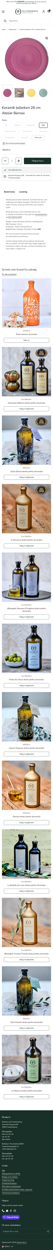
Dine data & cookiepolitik (11, 1186)
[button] (48, 11)
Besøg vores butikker (10, 1177)
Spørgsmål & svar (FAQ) (11, 1174)
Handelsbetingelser (9, 1183)
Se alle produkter (9, 274)
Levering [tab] (23, 191)
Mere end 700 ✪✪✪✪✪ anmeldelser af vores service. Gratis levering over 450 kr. (26, 2)
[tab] (14, 178)
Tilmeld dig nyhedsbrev (11, 1193)
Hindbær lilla (27, 131)
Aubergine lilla (10, 131)
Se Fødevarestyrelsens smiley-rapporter (17, 1189)
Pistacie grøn (9, 137)
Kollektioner (12, 30)
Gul (6, 125)
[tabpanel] (26, 224)
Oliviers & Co (21, 1242)
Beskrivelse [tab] (9, 191)
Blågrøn (17, 125)
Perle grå (24, 137)
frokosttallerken (41, 214)
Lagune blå (31, 125)
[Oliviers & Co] (26, 11)
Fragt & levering (8, 1180)
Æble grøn (43, 131)
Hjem (4, 30)
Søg (3, 1170)
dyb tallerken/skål (15, 217)
